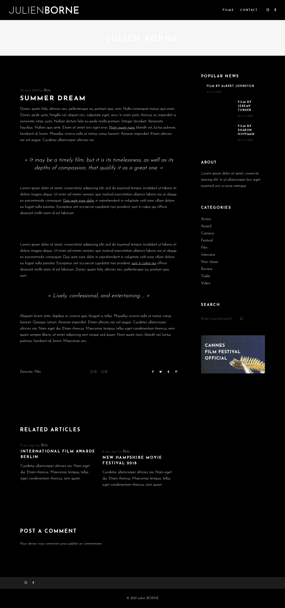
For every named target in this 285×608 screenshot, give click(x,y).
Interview (208, 255)
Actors (206, 219)
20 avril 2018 (29, 90)
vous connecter (48, 543)
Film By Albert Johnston (230, 86)
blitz (47, 90)
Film (38, 372)
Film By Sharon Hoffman (246, 130)
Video (205, 283)
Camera (207, 233)
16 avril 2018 (214, 91)
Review (206, 269)
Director (26, 372)
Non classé (209, 262)
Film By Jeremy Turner (244, 106)
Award (206, 226)
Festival (207, 240)
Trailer (205, 276)
